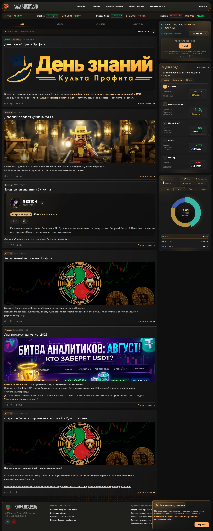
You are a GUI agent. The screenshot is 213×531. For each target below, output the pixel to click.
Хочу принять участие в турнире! (21, 399)
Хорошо (202, 524)
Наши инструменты (114, 6)
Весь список (203, 67)
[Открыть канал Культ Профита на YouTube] (13, 521)
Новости (21, 24)
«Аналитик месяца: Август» (18, 384)
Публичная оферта (58, 513)
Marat (171, 141)
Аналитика (138, 24)
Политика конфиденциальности (63, 510)
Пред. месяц (177, 80)
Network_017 (174, 123)
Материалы (99, 24)
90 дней (189, 80)
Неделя (166, 80)
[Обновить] (153, 31)
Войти (202, 6)
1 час (167, 189)
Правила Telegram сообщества (63, 520)
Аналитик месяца (157, 6)
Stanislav (172, 87)
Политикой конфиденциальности (169, 516)
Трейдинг (96, 6)
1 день (179, 189)
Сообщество (80, 6)
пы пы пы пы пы (175, 104)
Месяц (203, 189)
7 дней (191, 189)
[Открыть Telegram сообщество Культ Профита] (7, 521)
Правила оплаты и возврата (62, 516)
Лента (60, 24)
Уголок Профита (136, 6)
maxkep (172, 158)
